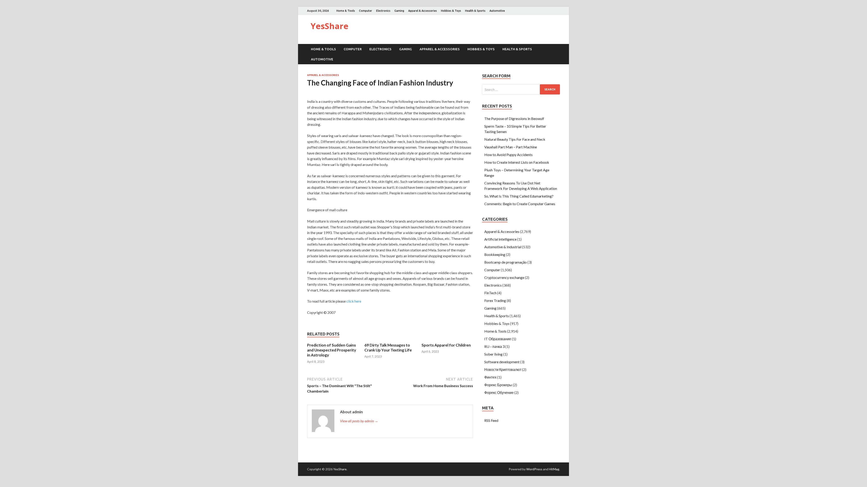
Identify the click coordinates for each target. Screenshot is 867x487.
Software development (502, 362)
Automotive (497, 10)
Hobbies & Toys (451, 10)
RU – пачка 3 (494, 346)
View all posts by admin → (359, 421)
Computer (365, 10)
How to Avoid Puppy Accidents (508, 154)
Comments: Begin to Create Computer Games (519, 204)
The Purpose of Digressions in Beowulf (514, 118)
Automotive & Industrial (502, 247)
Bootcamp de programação (505, 262)
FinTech (490, 293)
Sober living (493, 354)
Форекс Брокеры (498, 385)
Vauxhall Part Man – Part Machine (510, 147)
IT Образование (497, 339)
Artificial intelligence (500, 239)
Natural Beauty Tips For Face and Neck (514, 139)
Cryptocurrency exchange (504, 277)
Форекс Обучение (499, 392)
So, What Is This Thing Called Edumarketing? (518, 196)
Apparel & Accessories (422, 10)
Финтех (490, 377)
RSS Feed (491, 420)
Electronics (383, 10)
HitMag (554, 469)
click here (353, 301)
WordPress (534, 469)
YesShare (329, 26)
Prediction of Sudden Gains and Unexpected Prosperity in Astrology (331, 350)
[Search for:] (521, 89)
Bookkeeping (494, 254)
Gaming (399, 10)
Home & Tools (345, 10)
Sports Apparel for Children (446, 345)
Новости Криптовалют (502, 369)
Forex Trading (495, 300)
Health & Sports (475, 10)
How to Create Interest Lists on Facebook (516, 162)
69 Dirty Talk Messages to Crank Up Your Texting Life (388, 347)
